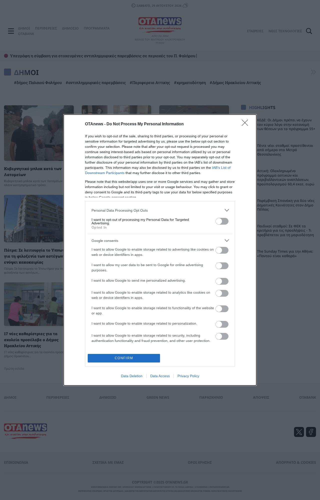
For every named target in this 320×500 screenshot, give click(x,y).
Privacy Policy (188, 376)
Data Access (160, 376)
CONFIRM (124, 358)
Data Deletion (131, 376)
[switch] (222, 221)
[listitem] (160, 210)
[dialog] (160, 250)
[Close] (246, 124)
